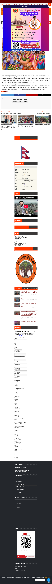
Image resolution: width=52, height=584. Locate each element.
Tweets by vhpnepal (18, 230)
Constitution (17, 239)
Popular (26, 288)
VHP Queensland (18, 509)
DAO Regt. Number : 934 (20, 570)
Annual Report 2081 (18, 244)
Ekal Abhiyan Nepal (19, 521)
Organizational (17, 238)
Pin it (34, 95)
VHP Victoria (17, 511)
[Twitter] (25, 581)
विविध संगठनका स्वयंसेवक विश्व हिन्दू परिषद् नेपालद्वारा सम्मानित (25, 125)
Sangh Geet (17, 240)
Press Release (20, 489)
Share (21, 95)
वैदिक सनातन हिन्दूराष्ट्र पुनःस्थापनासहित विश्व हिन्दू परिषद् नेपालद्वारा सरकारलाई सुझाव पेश (8, 127)
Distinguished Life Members (20, 237)
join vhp (18, 492)
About (17, 479)
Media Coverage (20, 484)
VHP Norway (17, 517)
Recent (18, 288)
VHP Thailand (17, 505)
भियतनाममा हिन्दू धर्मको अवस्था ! (42, 125)
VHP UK (16, 519)
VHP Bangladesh (18, 503)
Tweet (9, 95)
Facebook (15, 101)
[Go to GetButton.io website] (49, 582)
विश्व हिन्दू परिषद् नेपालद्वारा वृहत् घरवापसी (28, 321)
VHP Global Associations (20, 523)
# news (6, 91)
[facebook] (27, 582)
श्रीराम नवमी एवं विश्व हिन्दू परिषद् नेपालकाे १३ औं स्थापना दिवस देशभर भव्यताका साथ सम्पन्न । (29, 305)
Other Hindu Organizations (20, 243)
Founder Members (18, 236)
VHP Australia (18, 507)
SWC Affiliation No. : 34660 (20, 566)
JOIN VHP (16, 242)
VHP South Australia (19, 513)
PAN (16, 568)
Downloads (19, 481)
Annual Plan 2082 (18, 245)
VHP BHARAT (18, 501)
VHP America (17, 515)
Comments (34, 288)
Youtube (25, 101)
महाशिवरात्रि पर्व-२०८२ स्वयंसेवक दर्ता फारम (29, 298)
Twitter (20, 101)
